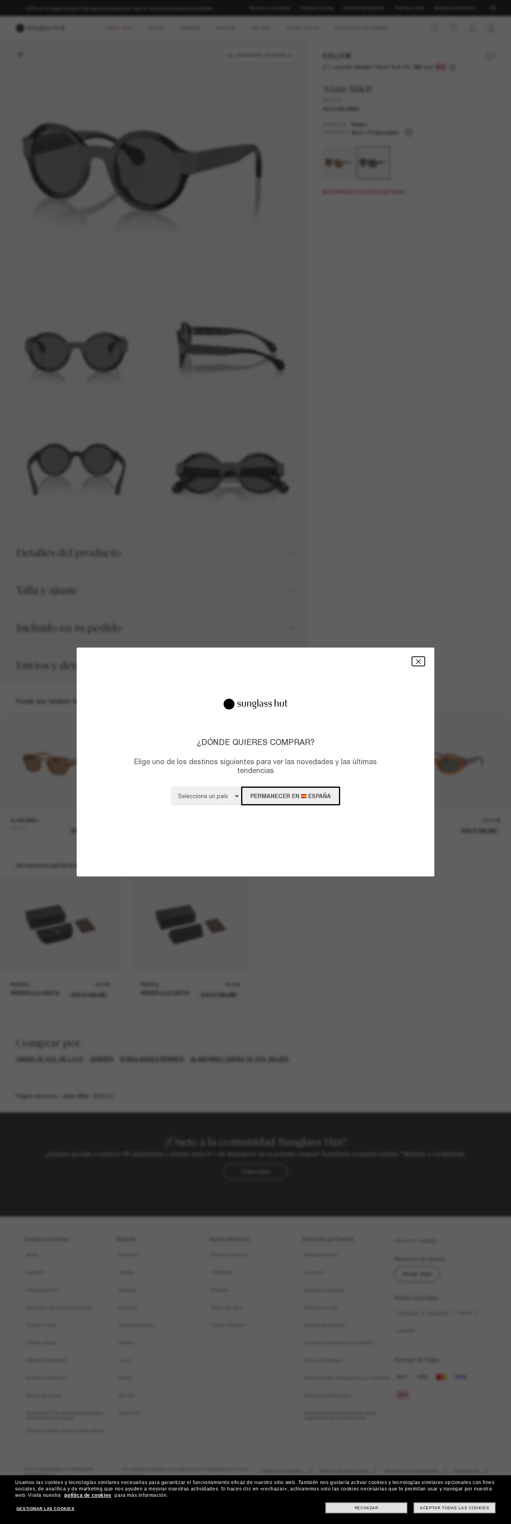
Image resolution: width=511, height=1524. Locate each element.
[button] (418, 661)
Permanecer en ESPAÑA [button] (290, 796)
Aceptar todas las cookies (454, 1508)
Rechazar (366, 1508)
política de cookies (87, 1495)
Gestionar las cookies (45, 1508)
